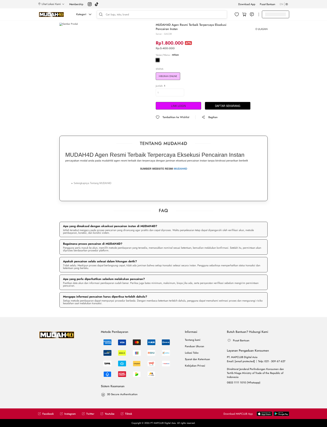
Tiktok (128, 414)
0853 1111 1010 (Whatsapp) (243, 382)
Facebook (48, 414)
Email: (241, 361)
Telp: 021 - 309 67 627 (271, 361)
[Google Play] (264, 413)
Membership (76, 4)
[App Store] (281, 413)
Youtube (109, 414)
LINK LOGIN (178, 106)
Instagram (70, 414)
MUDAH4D (180, 168)
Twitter (90, 414)
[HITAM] (158, 60)
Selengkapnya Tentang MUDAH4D (91, 183)
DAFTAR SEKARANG (227, 106)
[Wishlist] (236, 14)
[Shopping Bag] (244, 14)
